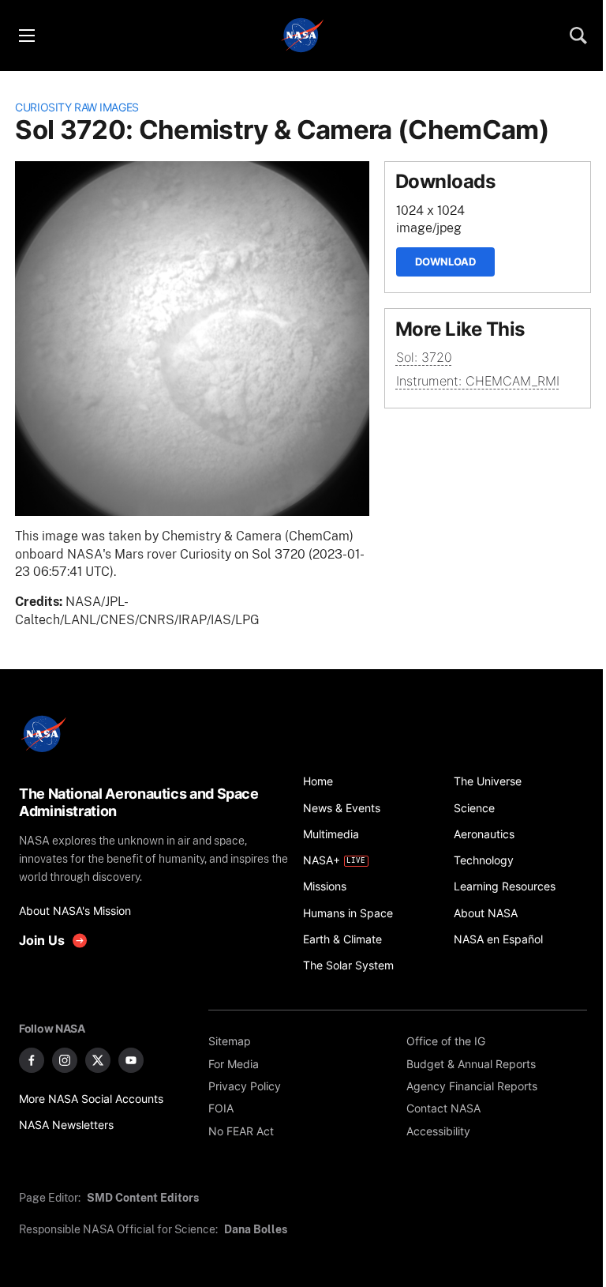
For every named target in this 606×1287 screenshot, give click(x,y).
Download (445, 261)
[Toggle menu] (26, 35)
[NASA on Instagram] (64, 1060)
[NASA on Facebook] (31, 1060)
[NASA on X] (97, 1060)
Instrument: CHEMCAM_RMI (477, 381)
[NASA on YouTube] (131, 1060)
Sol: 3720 (424, 357)
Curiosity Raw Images (77, 107)
